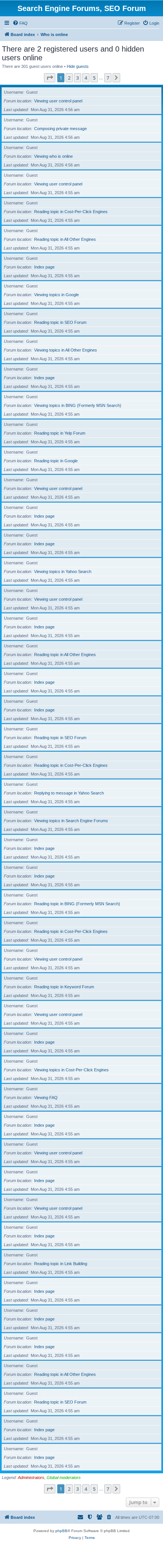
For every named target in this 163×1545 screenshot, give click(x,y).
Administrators (31, 1477)
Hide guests (78, 66)
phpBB (61, 1531)
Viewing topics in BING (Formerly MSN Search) (77, 405)
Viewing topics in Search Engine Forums (71, 820)
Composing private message (60, 128)
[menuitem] (20, 23)
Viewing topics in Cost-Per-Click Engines (71, 1070)
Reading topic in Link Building (60, 1263)
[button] (49, 77)
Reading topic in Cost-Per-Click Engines (71, 211)
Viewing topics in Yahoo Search (62, 571)
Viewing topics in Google (56, 294)
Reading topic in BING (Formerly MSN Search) (77, 903)
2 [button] (69, 77)
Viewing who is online (53, 156)
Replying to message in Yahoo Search (69, 793)
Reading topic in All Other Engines (65, 239)
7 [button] (108, 77)
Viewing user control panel (58, 101)
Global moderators (64, 1477)
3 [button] (77, 77)
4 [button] (86, 77)
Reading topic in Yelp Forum (59, 433)
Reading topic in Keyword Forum (64, 986)
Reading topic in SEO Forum (60, 322)
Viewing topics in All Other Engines (65, 350)
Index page (44, 267)
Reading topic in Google (56, 460)
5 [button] (94, 77)
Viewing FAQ (46, 1097)
